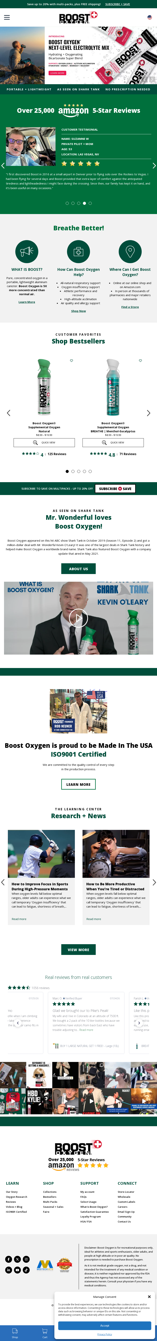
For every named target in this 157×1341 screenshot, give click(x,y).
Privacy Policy (104, 1334)
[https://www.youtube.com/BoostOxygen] (17, 1270)
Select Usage (88, 1201)
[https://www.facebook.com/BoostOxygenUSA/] (8, 1259)
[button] (149, 1297)
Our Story (12, 1192)
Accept (104, 1325)
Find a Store (130, 307)
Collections (49, 1192)
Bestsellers (49, 1196)
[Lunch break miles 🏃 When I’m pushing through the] (118, 1075)
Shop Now (78, 311)
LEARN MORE (78, 784)
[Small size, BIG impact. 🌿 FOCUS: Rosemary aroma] (13, 1075)
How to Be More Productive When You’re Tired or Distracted (115, 886)
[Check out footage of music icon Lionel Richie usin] (91, 1101)
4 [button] (84, 203)
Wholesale (124, 1196)
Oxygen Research (16, 1196)
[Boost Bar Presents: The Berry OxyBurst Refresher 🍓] (144, 1075)
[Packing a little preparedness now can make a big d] (13, 1101)
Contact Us (124, 1221)
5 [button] (90, 203)
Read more (19, 919)
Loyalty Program (90, 1216)
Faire (46, 1211)
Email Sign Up (126, 1211)
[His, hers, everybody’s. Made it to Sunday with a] (91, 1075)
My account (87, 1192)
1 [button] (67, 203)
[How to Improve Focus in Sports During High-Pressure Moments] (41, 854)
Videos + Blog (14, 1206)
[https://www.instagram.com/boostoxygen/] (26, 1259)
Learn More (27, 302)
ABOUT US (78, 569)
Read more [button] (82, 1030)
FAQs (83, 1196)
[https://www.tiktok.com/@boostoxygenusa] (26, 1270)
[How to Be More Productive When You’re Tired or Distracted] (116, 854)
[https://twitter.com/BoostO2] (17, 1259)
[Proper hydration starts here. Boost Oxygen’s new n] (65, 1101)
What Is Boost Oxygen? (94, 1206)
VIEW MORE (78, 949)
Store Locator (126, 1192)
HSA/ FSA (86, 1221)
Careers (122, 1206)
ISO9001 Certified (16, 1211)
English (149, 17)
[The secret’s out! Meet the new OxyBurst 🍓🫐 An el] (39, 1075)
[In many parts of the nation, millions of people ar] (144, 1101)
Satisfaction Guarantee (94, 1211)
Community (125, 1216)
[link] (86, 1046)
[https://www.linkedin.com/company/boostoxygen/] (8, 1270)
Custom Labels (126, 1201)
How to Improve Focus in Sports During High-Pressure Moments (40, 886)
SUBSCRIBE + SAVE (117, 4)
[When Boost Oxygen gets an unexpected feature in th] (65, 1075)
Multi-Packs (50, 1201)
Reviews (11, 1201)
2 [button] (72, 203)
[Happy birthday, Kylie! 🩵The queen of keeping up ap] (39, 1101)
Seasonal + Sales (53, 1206)
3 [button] (78, 203)
